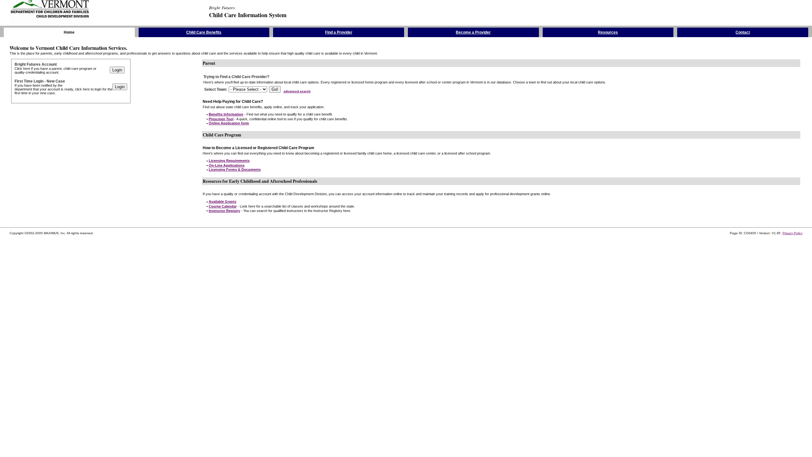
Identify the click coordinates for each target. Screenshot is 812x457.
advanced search (297, 91)
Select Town (215, 89)
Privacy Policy (792, 233)
